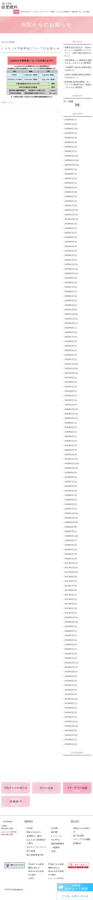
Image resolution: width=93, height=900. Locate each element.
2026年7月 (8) (71, 124)
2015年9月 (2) (71, 676)
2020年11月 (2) (71, 414)
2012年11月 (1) (71, 735)
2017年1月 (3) (71, 613)
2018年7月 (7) (71, 531)
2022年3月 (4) (71, 350)
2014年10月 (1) (71, 699)
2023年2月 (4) (71, 305)
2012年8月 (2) (71, 740)
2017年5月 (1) (71, 595)
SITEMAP (8, 821)
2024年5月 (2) (71, 242)
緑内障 (54, 832)
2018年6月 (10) (71, 536)
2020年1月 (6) (71, 455)
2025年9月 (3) (71, 169)
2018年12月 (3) (71, 513)
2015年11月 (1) (71, 667)
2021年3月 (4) (71, 400)
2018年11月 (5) (71, 518)
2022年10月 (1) (71, 323)
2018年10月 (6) (71, 522)
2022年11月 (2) (71, 319)
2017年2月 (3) (71, 608)
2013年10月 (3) (71, 726)
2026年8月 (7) (71, 120)
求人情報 (30, 851)
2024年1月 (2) (71, 260)
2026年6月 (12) (71, 129)
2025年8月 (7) (71, 174)
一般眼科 (55, 847)
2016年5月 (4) (71, 645)
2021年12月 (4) (71, 364)
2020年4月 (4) (71, 441)
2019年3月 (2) (71, 500)
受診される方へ (34, 832)
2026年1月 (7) (71, 151)
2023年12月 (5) (71, 264)
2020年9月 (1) (71, 423)
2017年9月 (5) (71, 577)
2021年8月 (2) (71, 382)
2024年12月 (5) (71, 210)
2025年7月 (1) (71, 178)
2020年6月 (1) (71, 432)
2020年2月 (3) (71, 450)
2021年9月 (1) (71, 378)
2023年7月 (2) (71, 287)
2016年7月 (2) (71, 635)
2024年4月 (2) (71, 246)
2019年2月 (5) (71, 504)
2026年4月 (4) (71, 138)
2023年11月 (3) (71, 269)
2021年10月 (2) (71, 373)
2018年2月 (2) (71, 554)
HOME (29, 828)
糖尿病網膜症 (57, 843)
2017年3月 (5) (71, 604)
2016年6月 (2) (71, 640)
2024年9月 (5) (71, 224)
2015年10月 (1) (71, 672)
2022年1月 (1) (71, 359)
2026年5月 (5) (71, 133)
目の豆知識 (78, 835)
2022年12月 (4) (71, 314)
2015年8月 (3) (71, 681)
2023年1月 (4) (71, 310)
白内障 (54, 828)
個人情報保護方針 (35, 855)
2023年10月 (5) (71, 273)
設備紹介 (77, 843)
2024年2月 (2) (71, 255)
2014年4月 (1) (71, 708)
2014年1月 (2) (71, 717)
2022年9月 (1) (71, 328)
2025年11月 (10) (72, 160)
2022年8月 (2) (71, 332)
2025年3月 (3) (71, 196)
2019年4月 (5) (71, 495)
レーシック (56, 836)
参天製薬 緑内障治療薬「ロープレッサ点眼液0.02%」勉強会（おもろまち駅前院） (78, 84)
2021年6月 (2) (71, 391)
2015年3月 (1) (71, 694)
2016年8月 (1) (71, 631)
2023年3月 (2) (71, 301)
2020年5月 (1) (71, 436)
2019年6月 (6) (71, 486)
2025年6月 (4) (71, 183)
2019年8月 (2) (71, 477)
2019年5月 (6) (71, 491)
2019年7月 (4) (71, 482)
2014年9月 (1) (71, 703)
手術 (53, 851)
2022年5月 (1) (71, 346)
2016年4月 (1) (71, 649)
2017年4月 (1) (71, 599)
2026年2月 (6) (71, 147)
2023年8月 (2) (71, 283)
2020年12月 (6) (71, 409)
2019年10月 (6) (71, 468)
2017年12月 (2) (71, 563)
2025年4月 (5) (71, 192)
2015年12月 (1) (71, 663)
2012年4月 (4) (71, 744)
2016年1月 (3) (71, 658)
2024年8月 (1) (71, 228)
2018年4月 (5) (71, 545)
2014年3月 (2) (71, 712)
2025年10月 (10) (72, 165)
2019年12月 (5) (71, 459)
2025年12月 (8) (71, 156)
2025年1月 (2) (71, 206)
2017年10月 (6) (71, 572)
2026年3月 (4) (71, 142)
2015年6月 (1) (71, 690)
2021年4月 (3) (71, 396)
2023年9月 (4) (71, 278)
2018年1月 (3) (71, 559)
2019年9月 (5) (71, 473)
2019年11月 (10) (72, 463)
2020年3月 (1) (71, 445)
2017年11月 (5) (71, 568)
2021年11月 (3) (71, 368)
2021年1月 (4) (71, 405)
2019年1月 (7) (71, 509)
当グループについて (36, 847)
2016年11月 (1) (71, 617)
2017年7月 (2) (71, 586)
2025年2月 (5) (71, 201)
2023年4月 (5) (71, 296)
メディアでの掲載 (81, 839)
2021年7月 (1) (71, 387)
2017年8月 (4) (71, 581)
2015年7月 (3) (71, 685)
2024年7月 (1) (71, 233)
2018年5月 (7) (71, 540)
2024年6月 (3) (71, 237)
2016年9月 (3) (71, 626)
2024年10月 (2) (71, 219)
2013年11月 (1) (71, 722)
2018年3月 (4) (71, 550)
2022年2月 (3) (71, 355)
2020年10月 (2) (71, 418)
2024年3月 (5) (71, 251)
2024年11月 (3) (71, 215)
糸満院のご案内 (34, 836)
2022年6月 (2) (71, 341)
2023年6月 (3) (71, 291)
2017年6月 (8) (71, 590)
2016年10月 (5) (71, 622)
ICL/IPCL (55, 840)
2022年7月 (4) (71, 337)
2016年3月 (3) (71, 654)
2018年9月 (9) (71, 527)
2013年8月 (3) (71, 730)
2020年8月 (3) (71, 427)
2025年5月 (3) (71, 188)
